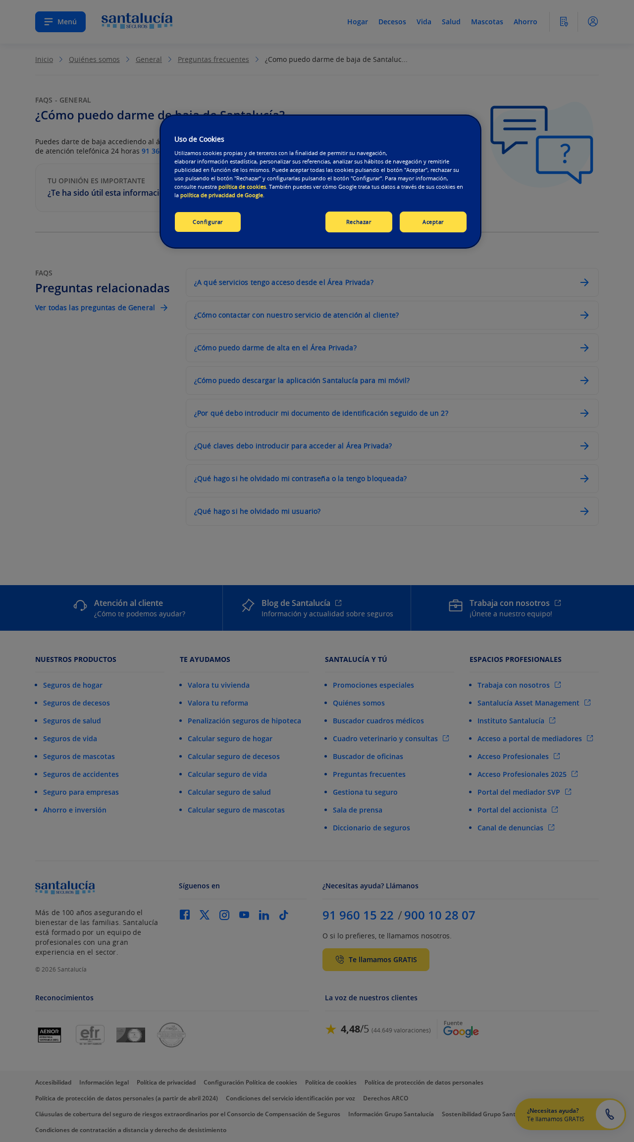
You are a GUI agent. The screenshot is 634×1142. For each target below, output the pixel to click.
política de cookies (242, 186)
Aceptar (433, 221)
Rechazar (358, 221)
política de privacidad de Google (221, 195)
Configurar (208, 221)
